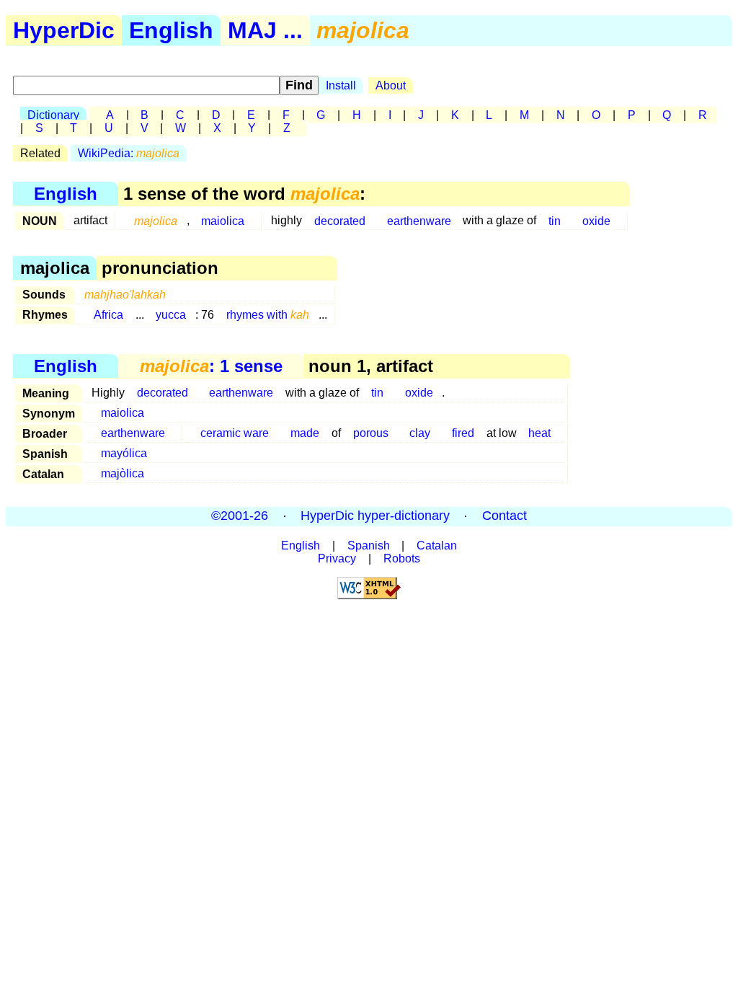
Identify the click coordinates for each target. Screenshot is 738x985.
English (171, 30)
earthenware (419, 220)
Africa (108, 315)
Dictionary (53, 115)
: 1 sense (211, 366)
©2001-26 (239, 516)
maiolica (222, 220)
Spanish (368, 545)
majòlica (122, 473)
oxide (596, 220)
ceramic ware (234, 433)
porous (370, 433)
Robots (401, 558)
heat (539, 433)
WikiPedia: (128, 153)
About (390, 85)
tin (554, 220)
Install (341, 85)
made (304, 433)
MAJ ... (265, 30)
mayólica (124, 453)
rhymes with (267, 315)
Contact (504, 516)
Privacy (337, 558)
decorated (339, 220)
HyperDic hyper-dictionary (375, 516)
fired (463, 433)
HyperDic (64, 30)
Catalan (437, 545)
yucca (171, 315)
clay (419, 433)
